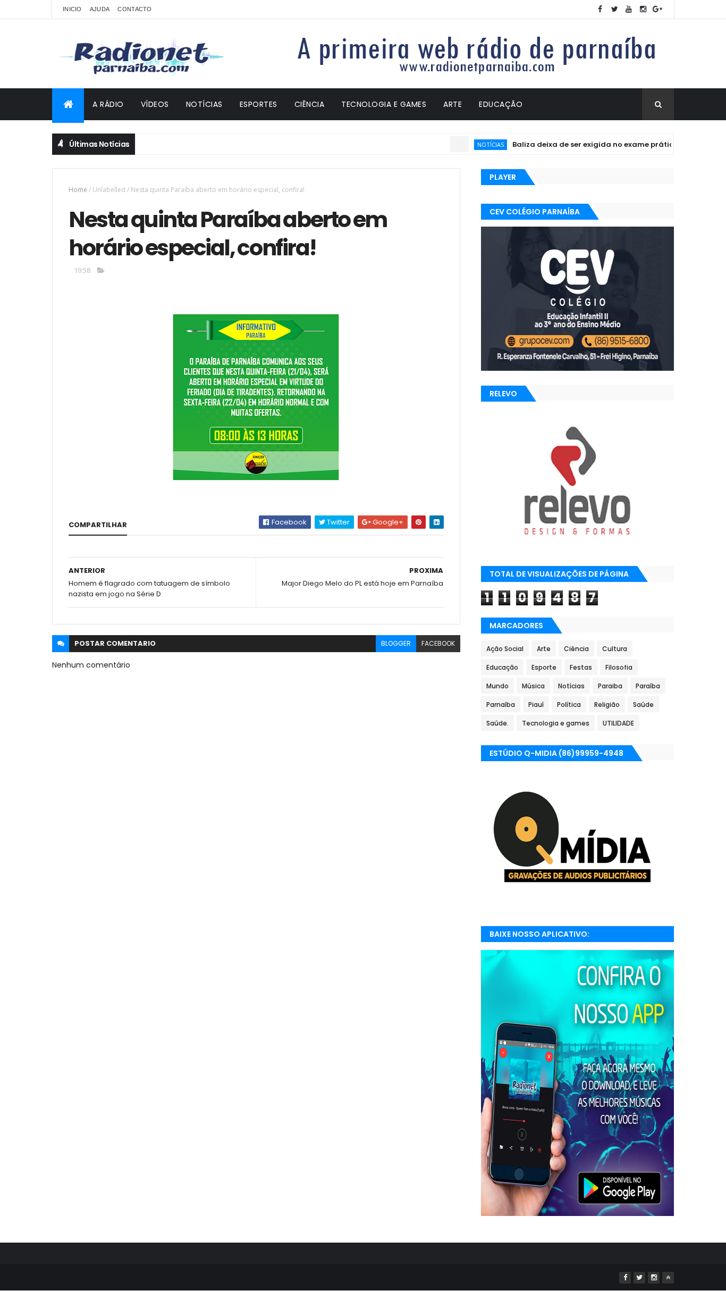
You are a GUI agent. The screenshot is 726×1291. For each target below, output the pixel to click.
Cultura (614, 648)
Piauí (536, 704)
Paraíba (648, 685)
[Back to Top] (668, 1278)
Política (569, 704)
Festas (581, 667)
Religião (607, 704)
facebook (438, 643)
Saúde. (497, 723)
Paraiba (610, 685)
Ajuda (100, 9)
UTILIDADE (618, 723)
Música (533, 685)
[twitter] (614, 9)
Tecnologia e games (555, 723)
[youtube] (629, 9)
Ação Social (505, 648)
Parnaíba (500, 704)
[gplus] (657, 9)
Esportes (258, 104)
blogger (396, 643)
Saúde (643, 704)
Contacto (134, 9)
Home (78, 189)
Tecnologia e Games (383, 104)
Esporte (543, 667)
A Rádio (108, 104)
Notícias (204, 104)
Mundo (497, 685)
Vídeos (155, 104)
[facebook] (600, 9)
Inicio (72, 9)
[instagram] (643, 9)
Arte (452, 104)
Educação (500, 104)
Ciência (309, 104)
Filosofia (618, 667)
